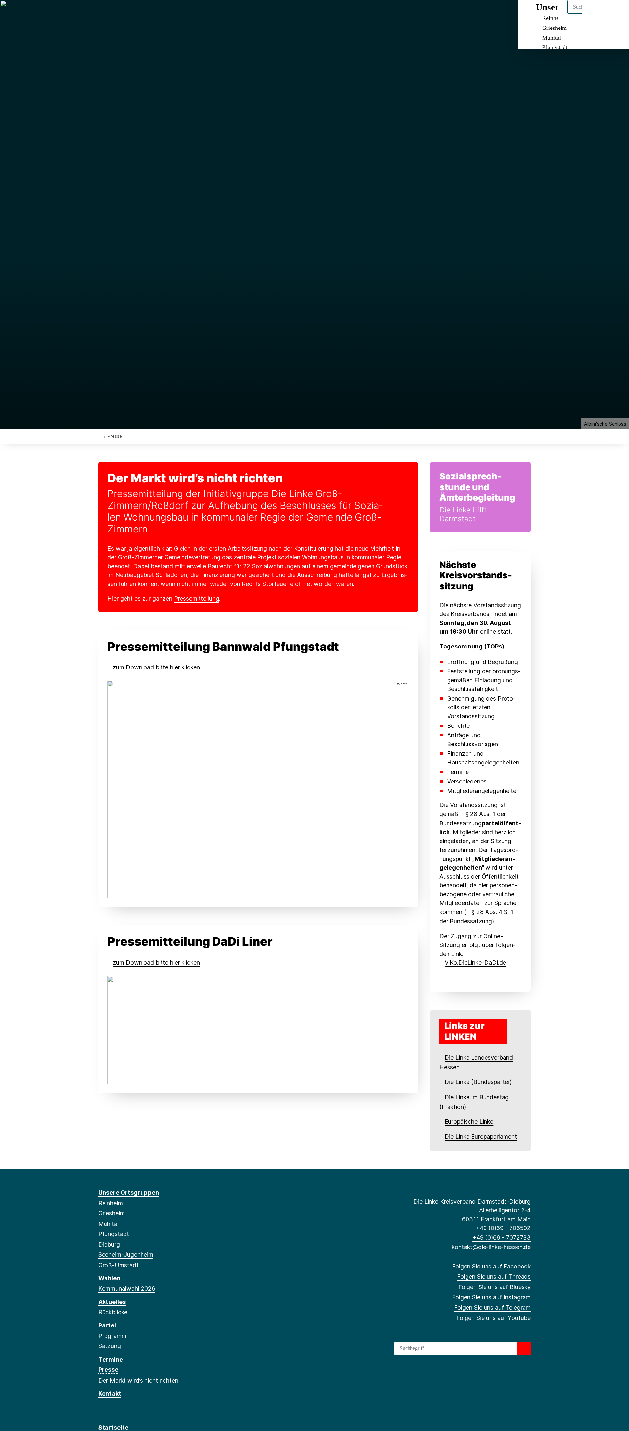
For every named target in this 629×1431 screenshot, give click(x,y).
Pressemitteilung (196, 598)
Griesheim (554, 28)
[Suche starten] (524, 1348)
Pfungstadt (554, 47)
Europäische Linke (469, 1121)
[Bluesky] (123, 13)
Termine (110, 1359)
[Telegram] (145, 13)
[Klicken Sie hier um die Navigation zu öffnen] (615, 13)
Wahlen (109, 1278)
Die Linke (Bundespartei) (478, 1081)
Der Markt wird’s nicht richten (138, 1380)
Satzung (109, 1346)
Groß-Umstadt (118, 1265)
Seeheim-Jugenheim (125, 1254)
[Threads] (112, 13)
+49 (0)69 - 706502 (503, 1228)
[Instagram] (134, 13)
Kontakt (109, 1393)
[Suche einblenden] (596, 13)
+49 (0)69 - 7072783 (501, 1237)
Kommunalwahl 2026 (126, 1288)
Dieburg (109, 1244)
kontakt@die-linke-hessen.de (491, 1247)
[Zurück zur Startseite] (99, 436)
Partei (107, 1325)
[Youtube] (155, 13)
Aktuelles (112, 1301)
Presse (108, 1369)
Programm (112, 1335)
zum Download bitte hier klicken (156, 667)
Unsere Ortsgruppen (128, 1192)
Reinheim (110, 1203)
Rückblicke (112, 1312)
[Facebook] (101, 13)
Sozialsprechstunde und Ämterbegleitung (477, 487)
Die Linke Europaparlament (481, 1136)
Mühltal (551, 37)
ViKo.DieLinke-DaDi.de (475, 962)
